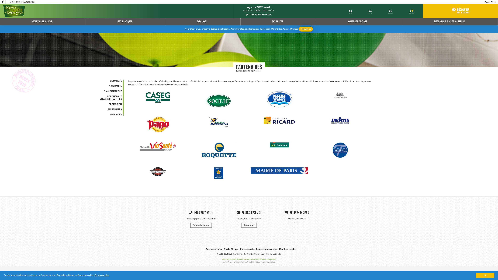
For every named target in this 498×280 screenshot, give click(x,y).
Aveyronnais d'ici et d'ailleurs (449, 21)
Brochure (116, 114)
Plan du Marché (113, 91)
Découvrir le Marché (42, 21)
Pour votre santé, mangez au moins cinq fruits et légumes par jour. (249, 259)
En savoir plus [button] (102, 275)
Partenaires (115, 109)
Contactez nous (201, 225)
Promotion (115, 104)
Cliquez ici (306, 29)
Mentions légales (287, 249)
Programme (115, 86)
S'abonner (249, 225)
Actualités (277, 21)
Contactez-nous (214, 249)
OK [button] (485, 275)
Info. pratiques (124, 21)
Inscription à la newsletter (24, 2)
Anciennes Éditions (357, 21)
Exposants (202, 21)
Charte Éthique (231, 249)
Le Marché (116, 81)
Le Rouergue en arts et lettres (111, 97)
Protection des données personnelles (258, 249)
